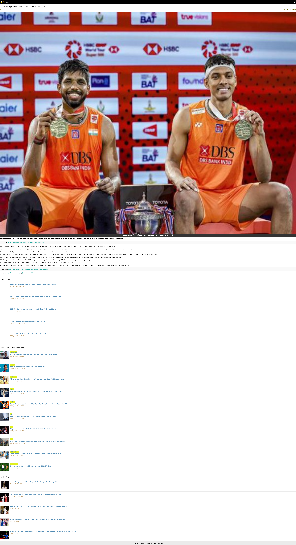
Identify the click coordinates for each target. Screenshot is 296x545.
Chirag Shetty (26, 273)
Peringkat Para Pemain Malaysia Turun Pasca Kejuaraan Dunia (26, 242)
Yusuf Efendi (8, 10)
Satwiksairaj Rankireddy (14, 273)
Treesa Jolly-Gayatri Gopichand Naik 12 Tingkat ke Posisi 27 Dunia (28, 269)
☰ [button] (295, 2)
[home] (4, 3)
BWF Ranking (34, 273)
